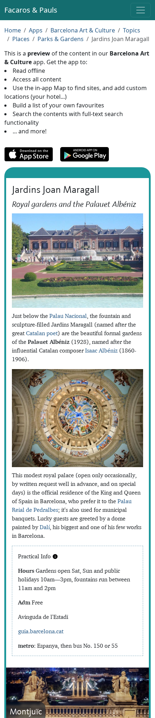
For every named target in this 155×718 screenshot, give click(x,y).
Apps (36, 30)
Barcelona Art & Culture (82, 30)
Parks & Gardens (60, 39)
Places (21, 39)
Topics (131, 30)
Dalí (45, 527)
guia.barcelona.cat (40, 631)
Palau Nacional (68, 315)
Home (12, 30)
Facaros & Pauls (30, 10)
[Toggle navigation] (140, 10)
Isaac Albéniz (101, 350)
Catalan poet (42, 333)
